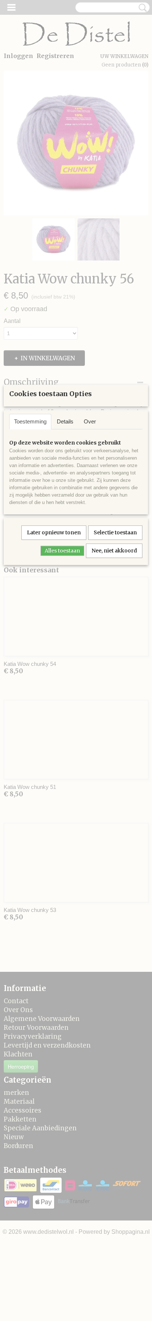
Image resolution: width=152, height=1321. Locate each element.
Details (65, 421)
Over (90, 421)
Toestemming (30, 421)
